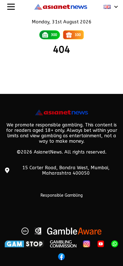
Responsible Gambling (62, 195)
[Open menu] (11, 6)
